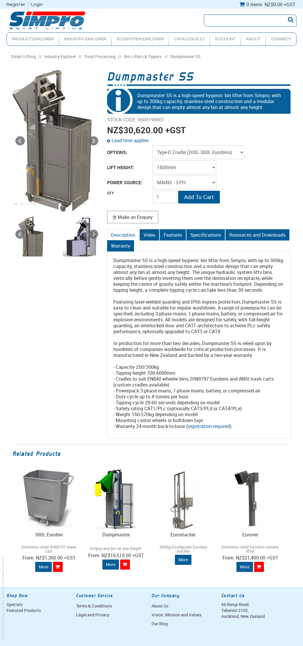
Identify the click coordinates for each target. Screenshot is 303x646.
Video (149, 235)
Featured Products (24, 610)
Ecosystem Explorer (140, 39)
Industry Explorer (85, 39)
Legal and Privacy (92, 615)
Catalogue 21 (189, 39)
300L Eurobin (49, 534)
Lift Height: (120, 167)
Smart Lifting (23, 56)
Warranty (120, 246)
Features (173, 235)
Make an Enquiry (135, 217)
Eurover (250, 534)
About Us (160, 606)
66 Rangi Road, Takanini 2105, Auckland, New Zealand (243, 610)
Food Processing (100, 56)
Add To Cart (58, 567)
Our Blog (160, 623)
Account (225, 39)
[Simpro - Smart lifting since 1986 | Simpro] (47, 20)
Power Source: (124, 182)
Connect (281, 39)
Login (37, 4)
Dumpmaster (116, 534)
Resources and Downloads (257, 235)
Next (93, 234)
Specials (14, 604)
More (43, 567)
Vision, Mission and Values (177, 615)
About (253, 39)
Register (16, 4)
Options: (117, 152)
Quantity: (129, 197)
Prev (20, 234)
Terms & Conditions (94, 606)
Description (123, 235)
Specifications (205, 235)
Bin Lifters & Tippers (143, 56)
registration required (209, 426)
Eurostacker (183, 534)
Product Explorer (33, 39)
